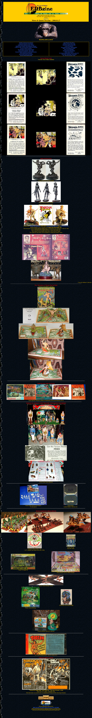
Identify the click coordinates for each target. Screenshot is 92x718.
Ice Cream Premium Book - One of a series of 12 (69, 53)
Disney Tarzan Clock (69, 51)
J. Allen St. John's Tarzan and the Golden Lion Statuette (26, 47)
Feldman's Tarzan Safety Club (69, 43)
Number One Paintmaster (35, 226)
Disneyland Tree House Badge (69, 50)
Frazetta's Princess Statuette (26, 48)
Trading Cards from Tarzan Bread (26, 42)
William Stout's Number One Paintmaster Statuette (26, 46)
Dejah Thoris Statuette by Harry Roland (26, 45)
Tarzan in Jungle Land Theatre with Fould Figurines (26, 51)
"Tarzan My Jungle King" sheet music (69, 54)
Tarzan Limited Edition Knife (26, 55)
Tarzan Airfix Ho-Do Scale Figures (26, 54)
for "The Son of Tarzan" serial (69, 55)
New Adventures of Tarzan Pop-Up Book (26, 49)
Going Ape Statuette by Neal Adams (26, 43)
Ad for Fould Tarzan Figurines (26, 53)
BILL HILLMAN (46, 705)
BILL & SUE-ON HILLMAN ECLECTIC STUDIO (46, 707)
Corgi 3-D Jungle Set (69, 46)
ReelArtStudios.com (64, 226)
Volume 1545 (46, 18)
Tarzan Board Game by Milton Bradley (69, 47)
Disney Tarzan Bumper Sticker (69, 48)
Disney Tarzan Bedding (69, 49)
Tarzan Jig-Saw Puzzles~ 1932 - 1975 (26, 50)
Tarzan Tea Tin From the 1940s (69, 45)
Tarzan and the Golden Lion (52, 226)
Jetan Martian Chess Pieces (69, 42)
